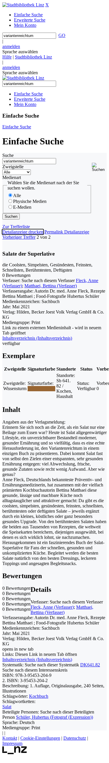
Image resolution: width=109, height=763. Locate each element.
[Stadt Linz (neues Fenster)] (14, 752)
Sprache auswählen (20, 51)
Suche (8, 155)
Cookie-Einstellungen (40, 738)
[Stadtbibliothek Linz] (23, 4)
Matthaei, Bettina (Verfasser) (50, 285)
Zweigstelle (13, 166)
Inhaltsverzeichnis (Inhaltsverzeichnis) (37, 659)
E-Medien (22, 207)
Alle (17, 195)
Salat (6, 706)
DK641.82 (90, 664)
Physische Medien (30, 201)
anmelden (11, 46)
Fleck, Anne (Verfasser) (52, 607)
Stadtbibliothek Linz (33, 56)
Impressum (12, 743)
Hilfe (7, 56)
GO (61, 35)
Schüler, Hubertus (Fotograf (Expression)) (54, 717)
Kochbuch (38, 696)
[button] (99, 167)
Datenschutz (74, 738)
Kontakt (9, 738)
